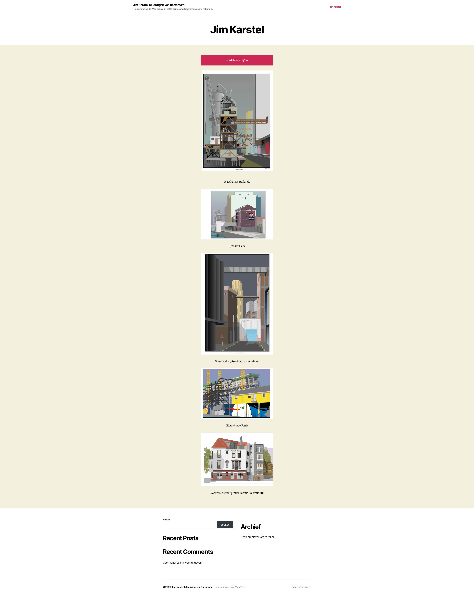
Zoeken (166, 519)
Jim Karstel (335, 7)
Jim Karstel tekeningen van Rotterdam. (159, 4)
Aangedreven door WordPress (231, 587)
